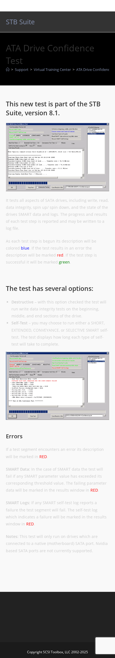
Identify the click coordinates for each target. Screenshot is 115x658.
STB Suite (20, 21)
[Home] (7, 69)
